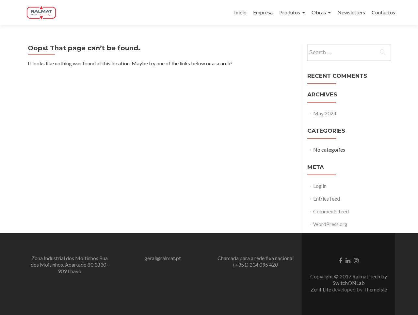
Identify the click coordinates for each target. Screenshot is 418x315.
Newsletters (351, 12)
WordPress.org (330, 224)
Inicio (240, 12)
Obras (319, 12)
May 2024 (324, 113)
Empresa (263, 12)
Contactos (383, 12)
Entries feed (326, 198)
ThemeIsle (375, 289)
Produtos (289, 12)
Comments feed (331, 211)
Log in (320, 186)
